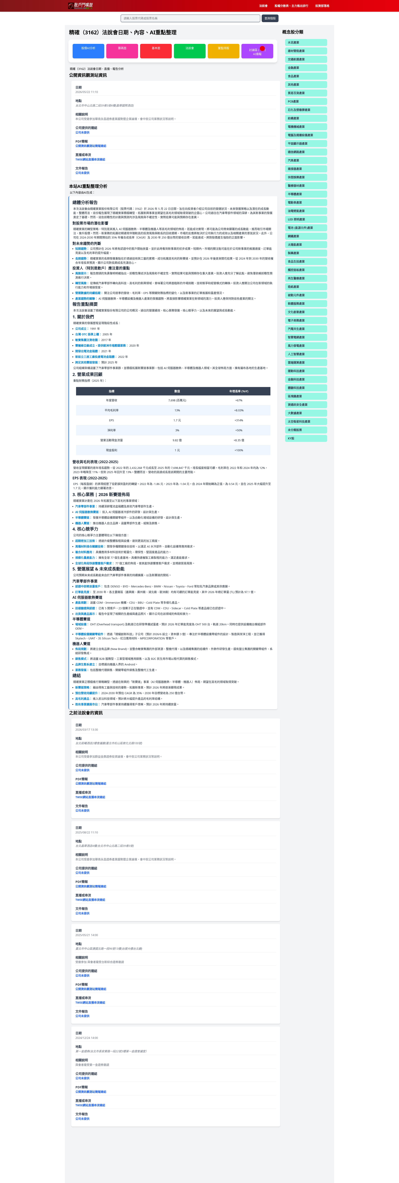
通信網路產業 (296, 152)
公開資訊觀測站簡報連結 (90, 146)
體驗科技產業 (296, 388)
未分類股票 (295, 430)
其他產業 (293, 84)
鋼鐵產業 (293, 236)
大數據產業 (295, 413)
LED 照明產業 (296, 219)
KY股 (291, 438)
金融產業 (293, 68)
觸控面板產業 (296, 270)
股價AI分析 (88, 48)
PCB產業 (293, 101)
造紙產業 (293, 287)
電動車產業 (295, 202)
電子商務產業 (296, 320)
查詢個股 (270, 18)
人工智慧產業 (296, 354)
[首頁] (80, 6)
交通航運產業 (296, 59)
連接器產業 (295, 169)
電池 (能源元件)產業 (300, 228)
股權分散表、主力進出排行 (291, 6)
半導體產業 (295, 194)
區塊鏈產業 (295, 396)
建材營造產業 (296, 51)
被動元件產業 (296, 295)
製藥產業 (293, 253)
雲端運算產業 (296, 362)
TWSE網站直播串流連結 (90, 159)
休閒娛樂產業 (296, 177)
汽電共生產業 (296, 329)
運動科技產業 (296, 371)
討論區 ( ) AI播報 (257, 52)
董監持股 (223, 48)
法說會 (263, 6)
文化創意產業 (296, 312)
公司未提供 (82, 132)
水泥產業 (293, 42)
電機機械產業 (296, 127)
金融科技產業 (296, 379)
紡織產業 (293, 118)
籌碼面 (122, 48)
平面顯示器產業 (298, 143)
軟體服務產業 (296, 303)
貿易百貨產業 (296, 93)
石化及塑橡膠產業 (299, 110)
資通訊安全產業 (298, 405)
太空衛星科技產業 (299, 421)
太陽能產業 (295, 244)
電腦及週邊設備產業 (300, 135)
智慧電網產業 (296, 337)
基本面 (156, 48)
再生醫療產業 (296, 278)
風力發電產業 (296, 346)
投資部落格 (322, 6)
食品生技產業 (296, 261)
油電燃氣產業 (296, 211)
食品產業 (293, 76)
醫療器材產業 (296, 185)
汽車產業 (293, 160)
